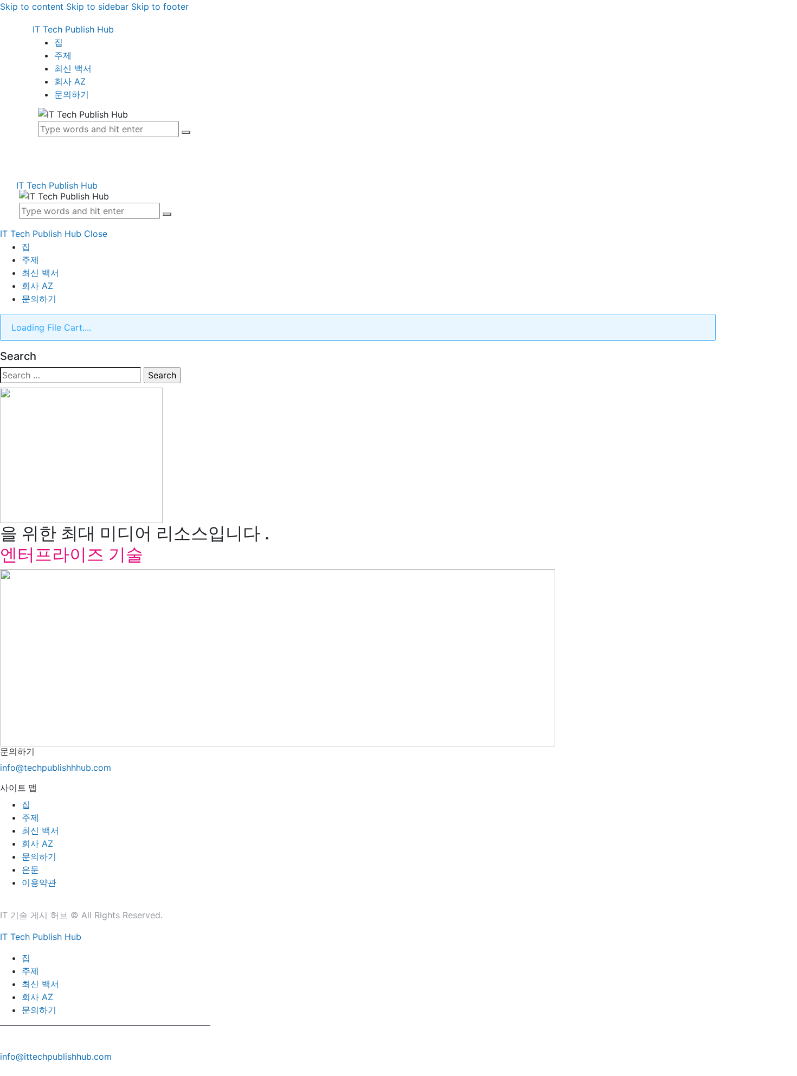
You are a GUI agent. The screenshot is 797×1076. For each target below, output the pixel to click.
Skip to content (31, 6)
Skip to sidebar (97, 6)
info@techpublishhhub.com (55, 767)
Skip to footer (160, 6)
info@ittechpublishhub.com (56, 1056)
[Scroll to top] (6, 1069)
